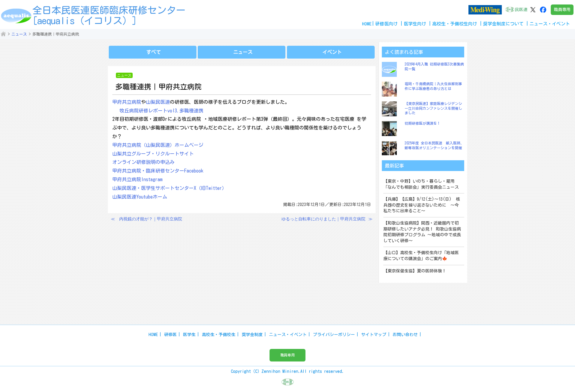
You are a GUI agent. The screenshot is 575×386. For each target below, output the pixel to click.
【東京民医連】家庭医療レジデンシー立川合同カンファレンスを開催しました (433, 108)
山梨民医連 (158, 102)
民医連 (521, 9)
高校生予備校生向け (454, 24)
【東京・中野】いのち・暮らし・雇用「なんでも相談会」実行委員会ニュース (421, 184)
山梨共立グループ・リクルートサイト (153, 153)
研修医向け (386, 24)
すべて (153, 52)
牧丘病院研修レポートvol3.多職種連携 (161, 110)
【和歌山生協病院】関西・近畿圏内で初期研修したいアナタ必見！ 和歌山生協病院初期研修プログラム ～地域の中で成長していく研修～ (422, 232)
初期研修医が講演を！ (423, 123)
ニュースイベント (549, 24)
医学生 (189, 334)
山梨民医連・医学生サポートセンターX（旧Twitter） (169, 188)
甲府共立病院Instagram (137, 179)
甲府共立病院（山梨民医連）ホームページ (157, 145)
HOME (367, 24)
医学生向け (415, 24)
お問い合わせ (405, 334)
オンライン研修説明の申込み (143, 162)
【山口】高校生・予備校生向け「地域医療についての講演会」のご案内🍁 (421, 256)
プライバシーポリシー (334, 334)
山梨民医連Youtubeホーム (139, 196)
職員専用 (562, 9)
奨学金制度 (252, 334)
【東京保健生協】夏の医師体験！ (414, 271)
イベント (332, 52)
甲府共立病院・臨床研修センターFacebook (157, 170)
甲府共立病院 (126, 102)
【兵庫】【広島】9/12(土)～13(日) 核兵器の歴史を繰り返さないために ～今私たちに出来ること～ (421, 205)
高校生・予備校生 (218, 334)
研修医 (170, 334)
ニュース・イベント (288, 334)
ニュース (19, 34)
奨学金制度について (503, 24)
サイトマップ (373, 334)
